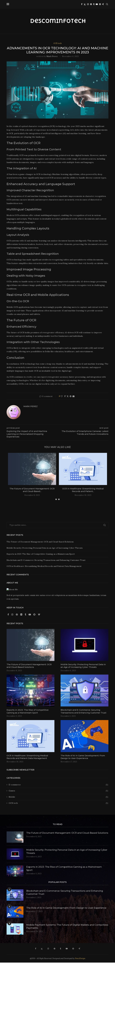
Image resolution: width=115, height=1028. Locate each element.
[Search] (107, 4)
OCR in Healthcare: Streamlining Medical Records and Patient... (83, 490)
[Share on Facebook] (64, 396)
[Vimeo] (39, 614)
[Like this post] (62, 396)
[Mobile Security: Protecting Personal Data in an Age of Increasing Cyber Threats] (84, 645)
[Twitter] (85, 4)
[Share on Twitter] (68, 396)
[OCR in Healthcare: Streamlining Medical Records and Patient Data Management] (83, 469)
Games (58, 790)
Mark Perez (52, 56)
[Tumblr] (93, 4)
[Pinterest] (91, 4)
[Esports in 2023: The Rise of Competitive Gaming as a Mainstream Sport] (30, 690)
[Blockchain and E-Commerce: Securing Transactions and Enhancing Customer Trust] (84, 690)
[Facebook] (81, 4)
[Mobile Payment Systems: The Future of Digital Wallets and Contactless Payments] (15, 929)
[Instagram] (88, 4)
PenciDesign (80, 958)
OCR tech (58, 803)
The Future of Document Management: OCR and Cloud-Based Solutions (40, 541)
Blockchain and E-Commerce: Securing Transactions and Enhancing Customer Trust (46, 560)
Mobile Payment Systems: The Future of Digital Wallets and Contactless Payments (67, 926)
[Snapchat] (100, 4)
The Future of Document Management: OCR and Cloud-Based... (32, 490)
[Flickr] (21, 614)
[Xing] (103, 4)
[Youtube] (97, 4)
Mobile (58, 797)
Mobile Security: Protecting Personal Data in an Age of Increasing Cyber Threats (45, 548)
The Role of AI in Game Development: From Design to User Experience (83, 757)
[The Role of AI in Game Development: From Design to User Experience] (84, 736)
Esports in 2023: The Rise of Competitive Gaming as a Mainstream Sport (41, 554)
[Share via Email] (73, 396)
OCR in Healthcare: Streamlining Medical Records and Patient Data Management (44, 566)
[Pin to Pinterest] (70, 396)
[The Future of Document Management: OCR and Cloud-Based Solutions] (32, 469)
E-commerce (58, 784)
